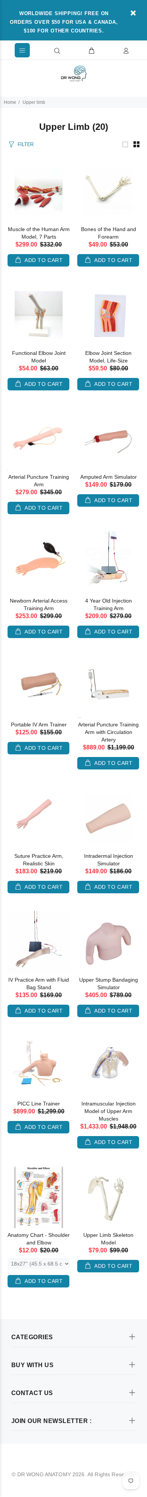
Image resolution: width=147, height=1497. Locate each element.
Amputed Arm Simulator (108, 477)
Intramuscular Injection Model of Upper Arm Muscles (108, 1111)
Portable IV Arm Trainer (39, 725)
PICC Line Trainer (38, 1104)
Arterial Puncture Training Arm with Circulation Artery (108, 732)
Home (10, 102)
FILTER (26, 144)
